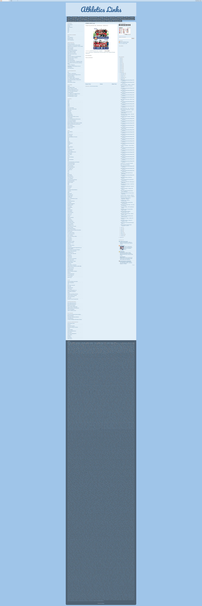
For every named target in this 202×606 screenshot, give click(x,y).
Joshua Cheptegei (129, 416)
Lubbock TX (117, 361)
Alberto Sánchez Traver (89, 477)
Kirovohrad (76, 417)
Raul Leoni (99, 461)
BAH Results (70, 174)
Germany (101, 52)
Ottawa (70, 360)
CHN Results (70, 256)
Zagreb (131, 365)
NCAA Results (70, 231)
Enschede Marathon (75, 412)
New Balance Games (96, 421)
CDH (68, 102)
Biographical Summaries (91, 435)
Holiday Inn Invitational (80, 447)
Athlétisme (69, 218)
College (69, 344)
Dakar (125, 440)
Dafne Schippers (121, 440)
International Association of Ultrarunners (74, 79)
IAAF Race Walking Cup (95, 361)
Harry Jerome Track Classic (121, 446)
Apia (94, 479)
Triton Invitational (131, 425)
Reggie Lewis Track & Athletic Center (117, 461)
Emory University (102, 442)
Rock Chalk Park (104, 423)
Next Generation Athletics (105, 457)
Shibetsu (102, 424)
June (122, 228)
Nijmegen (116, 364)
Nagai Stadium (127, 359)
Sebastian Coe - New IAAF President (127, 163)
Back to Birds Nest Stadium (125, 164)
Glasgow (77, 358)
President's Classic (102, 460)
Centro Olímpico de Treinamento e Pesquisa (100, 437)
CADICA (90, 436)
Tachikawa (121, 467)
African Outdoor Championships (106, 430)
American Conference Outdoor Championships (91, 478)
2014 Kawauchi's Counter (72, 226)
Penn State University (125, 459)
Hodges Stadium (78, 415)
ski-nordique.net (70, 168)
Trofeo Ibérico (89, 469)
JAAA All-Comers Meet (117, 448)
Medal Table (92, 452)
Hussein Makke (70, 329)
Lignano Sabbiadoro (124, 417)
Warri (105, 471)
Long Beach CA (83, 451)
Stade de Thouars (121, 465)
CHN (73, 350)
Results (69, 343)
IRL (71, 448)
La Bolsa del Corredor (124, 241)
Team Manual (81, 468)
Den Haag (75, 441)
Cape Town (118, 366)
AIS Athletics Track (74, 475)
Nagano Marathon (89, 421)
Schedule (86, 354)
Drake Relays (75, 367)
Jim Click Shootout (89, 416)
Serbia (93, 463)
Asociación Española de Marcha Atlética (74, 314)
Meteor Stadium (122, 419)
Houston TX (71, 351)
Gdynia (123, 413)
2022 (121, 62)
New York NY (95, 353)
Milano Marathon (75, 420)
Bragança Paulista (121, 435)
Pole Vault (73, 357)
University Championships (119, 426)
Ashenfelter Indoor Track (100, 480)
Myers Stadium (107, 420)
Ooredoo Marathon (118, 458)
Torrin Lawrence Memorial (79, 469)
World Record (124, 350)
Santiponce (69, 424)
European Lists (70, 134)
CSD (98, 436)
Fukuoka (72, 361)
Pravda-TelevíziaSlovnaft (96, 460)
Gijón (92, 445)
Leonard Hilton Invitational (124, 450)
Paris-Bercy (103, 459)
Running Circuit (88, 462)
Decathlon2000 (70, 115)
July (121, 227)
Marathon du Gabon (88, 418)
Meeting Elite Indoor (72, 453)
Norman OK (117, 421)
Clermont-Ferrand (107, 438)
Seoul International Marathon (91, 424)
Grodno (92, 446)
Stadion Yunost (132, 465)
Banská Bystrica (111, 483)
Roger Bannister (73, 462)
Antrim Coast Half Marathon (73, 479)
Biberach (105, 434)
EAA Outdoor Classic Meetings (102, 347)
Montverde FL (92, 454)
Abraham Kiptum (121, 475)
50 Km (133, 474)
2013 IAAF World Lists (105, 474)
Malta (108, 451)
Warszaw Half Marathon (107, 427)
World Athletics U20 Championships (115, 472)
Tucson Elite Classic (109, 469)
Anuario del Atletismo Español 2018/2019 (84, 479)
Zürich (92, 357)
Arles (130, 479)
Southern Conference (101, 464)
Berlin (83, 348)
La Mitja (111, 450)
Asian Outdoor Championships (71, 481)
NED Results (70, 193)
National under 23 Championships (73, 457)
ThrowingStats (70, 117)
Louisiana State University (72, 364)
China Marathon (70, 37)
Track (74, 344)
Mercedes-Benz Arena (108, 419)
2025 (121, 59)
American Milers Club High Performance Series (110, 431)
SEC (98, 462)
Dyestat (69, 216)
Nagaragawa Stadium (78, 456)
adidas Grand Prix (100, 473)
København (126, 363)
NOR (111, 455)
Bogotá (111, 435)
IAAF (90, 361)
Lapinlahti (118, 450)
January (122, 235)
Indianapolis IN (83, 448)
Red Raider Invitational (109, 461)
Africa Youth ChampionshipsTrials (93, 476)
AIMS (68, 192)
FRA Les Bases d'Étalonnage (72, 306)
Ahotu (69, 36)
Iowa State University (74, 416)
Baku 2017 (95, 483)
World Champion (123, 472)
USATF (69, 148)
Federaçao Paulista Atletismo (72, 189)
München (128, 420)
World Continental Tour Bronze (92, 360)
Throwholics (70, 237)
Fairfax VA (69, 444)
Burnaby (87, 436)
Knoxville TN (85, 450)
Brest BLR (84, 363)
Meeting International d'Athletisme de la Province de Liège (83, 453)
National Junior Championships (103, 456)
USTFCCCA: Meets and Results (95, 19)
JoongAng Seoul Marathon (113, 416)
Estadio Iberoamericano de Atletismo (126, 442)
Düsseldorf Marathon (131, 441)
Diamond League (106, 19)
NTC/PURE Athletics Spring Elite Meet (118, 455)
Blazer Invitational (97, 435)
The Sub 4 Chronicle (71, 233)
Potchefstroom (129, 422)
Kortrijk (80, 417)
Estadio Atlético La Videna (117, 442)
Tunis (113, 469)
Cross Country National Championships (80, 440)
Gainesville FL (109, 367)
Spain (114, 344)
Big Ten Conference (92, 366)
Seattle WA (103, 349)
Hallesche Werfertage (100, 446)
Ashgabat (106, 480)
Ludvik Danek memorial (96, 451)
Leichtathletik (70, 153)
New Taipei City (96, 457)
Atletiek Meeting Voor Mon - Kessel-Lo (73, 482)
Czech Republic (110, 346)
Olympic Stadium (121, 364)
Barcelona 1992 (116, 483)
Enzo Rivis (80, 412)
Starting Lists (121, 351)
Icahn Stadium (131, 415)
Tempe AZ (82, 365)
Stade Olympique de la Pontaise (114, 465)
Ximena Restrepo (124, 428)
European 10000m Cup (89, 443)
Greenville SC (105, 414)
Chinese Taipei (131, 437)
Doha (132, 352)
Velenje (125, 470)
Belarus (111, 360)
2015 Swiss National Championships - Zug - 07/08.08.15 (127, 191)
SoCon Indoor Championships (109, 424)
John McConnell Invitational (105, 449)
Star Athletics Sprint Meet (104, 466)
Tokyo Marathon (111, 425)
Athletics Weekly (70, 182)
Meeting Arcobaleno (128, 452)
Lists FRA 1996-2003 (71, 163)
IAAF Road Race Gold (91, 344)
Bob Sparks (69, 112)
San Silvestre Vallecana (71, 365)
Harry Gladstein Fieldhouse (112, 446)
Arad (102, 479)
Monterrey (88, 454)
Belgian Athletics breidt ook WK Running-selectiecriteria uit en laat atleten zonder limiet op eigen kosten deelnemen (126, 258)
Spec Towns (116, 424)
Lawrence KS (108, 361)
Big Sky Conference (77, 435)
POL (101, 352)
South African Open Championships (120, 463)
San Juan (119, 462)
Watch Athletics (70, 131)
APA (68, 145)
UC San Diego (120, 469)
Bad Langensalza (117, 433)
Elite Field (94, 356)
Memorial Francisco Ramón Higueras (89, 419)
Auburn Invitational (96, 433)
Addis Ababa (132, 475)
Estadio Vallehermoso (92, 412)
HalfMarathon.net (70, 252)
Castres (132, 436)
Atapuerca (124, 432)
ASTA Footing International (94, 475)
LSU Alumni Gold (86, 417)
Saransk (131, 462)
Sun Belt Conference (87, 467)
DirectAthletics (70, 207)
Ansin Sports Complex (131, 478)
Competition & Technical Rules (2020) (74, 45)
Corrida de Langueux (128, 439)
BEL (70, 350)
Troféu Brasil (83, 426)
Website (114, 471)
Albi (128, 430)
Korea (99, 351)
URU (101, 426)
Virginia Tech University (96, 362)
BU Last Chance (112, 433)
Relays (113, 358)
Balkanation (103, 483)
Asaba (83, 480)
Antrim (68, 479)
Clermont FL (119, 360)
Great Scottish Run (99, 414)
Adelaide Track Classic (71, 476)
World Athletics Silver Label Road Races (104, 472)
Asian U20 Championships (80, 481)
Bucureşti (83, 436)
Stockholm (81, 360)
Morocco (112, 355)
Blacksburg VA (119, 352)
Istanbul (96, 355)
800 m (70, 475)
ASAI (68, 101)
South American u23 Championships (85, 464)
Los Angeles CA (104, 351)
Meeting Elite (125, 418)
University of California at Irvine (84, 470)
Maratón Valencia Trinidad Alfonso (111, 418)
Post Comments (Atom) (94, 86)
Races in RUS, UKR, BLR (72, 253)
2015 (121, 72)
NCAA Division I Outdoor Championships (98, 364)
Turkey (125, 354)
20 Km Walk (107, 362)
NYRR (84, 421)
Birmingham (132, 351)
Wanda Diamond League (116, 350)
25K (130, 474)
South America (70, 27)
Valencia (106, 348)
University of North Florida (78, 427)
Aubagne (96, 482)
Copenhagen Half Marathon (107, 439)
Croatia (123, 360)
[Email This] (105, 50)
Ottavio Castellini (70, 223)
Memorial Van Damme (85, 364)
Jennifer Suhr (83, 449)
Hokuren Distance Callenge (72, 295)
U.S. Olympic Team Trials (96, 426)
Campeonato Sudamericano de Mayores (112, 436)
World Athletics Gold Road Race (72, 428)
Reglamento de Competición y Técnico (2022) (75, 46)
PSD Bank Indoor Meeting (78, 459)
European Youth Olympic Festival (121, 443)
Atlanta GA (123, 362)
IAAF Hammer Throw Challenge (129, 353)
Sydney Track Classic (71, 425)
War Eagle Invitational (100, 471)
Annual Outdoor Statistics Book (110, 478)
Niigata (111, 457)
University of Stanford (91, 365)
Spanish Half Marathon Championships (111, 464)
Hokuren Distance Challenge (89, 355)
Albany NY (84, 477)
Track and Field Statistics (72, 120)
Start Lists (86, 347)
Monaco (101, 358)
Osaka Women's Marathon (82, 422)
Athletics (69, 433)
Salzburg (106, 462)
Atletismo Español (120, 17)
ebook (90, 429)
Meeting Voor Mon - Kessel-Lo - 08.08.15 (127, 196)
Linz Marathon (132, 417)
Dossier (98, 441)
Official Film (125, 421)
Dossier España (102, 441)
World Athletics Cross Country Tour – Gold (82, 472)
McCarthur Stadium (87, 452)
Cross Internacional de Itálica (90, 440)
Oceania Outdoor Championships (88, 458)
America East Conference (88, 431)
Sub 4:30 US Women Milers (72, 236)
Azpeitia (105, 433)
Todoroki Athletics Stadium (120, 468)
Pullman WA (123, 460)
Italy (113, 345)
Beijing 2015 (122, 347)
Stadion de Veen (70, 466)
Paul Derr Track (118, 459)
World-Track (70, 277)
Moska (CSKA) (111, 454)
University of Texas (98, 365)
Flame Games (83, 444)
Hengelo (113, 359)
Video (102, 427)
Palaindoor (102, 422)
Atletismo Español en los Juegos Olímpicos (84, 482)
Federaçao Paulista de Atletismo (76, 444)
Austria (90, 356)
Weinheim (117, 471)
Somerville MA (108, 463)
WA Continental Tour (115, 19)
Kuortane (95, 450)
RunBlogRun (122, 251)
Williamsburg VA (123, 427)
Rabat (80, 357)
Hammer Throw (106, 446)
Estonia (97, 412)
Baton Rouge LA (112, 352)
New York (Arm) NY (117, 355)
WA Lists (81, 17)
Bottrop (117, 435)
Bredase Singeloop (131, 435)
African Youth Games (116, 476)
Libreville (118, 417)
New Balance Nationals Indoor (82, 457)
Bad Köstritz (76, 483)
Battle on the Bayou (84, 434)
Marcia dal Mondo (71, 315)
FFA (68, 160)
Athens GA (77, 366)
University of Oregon (86, 427)
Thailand (100, 468)
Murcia (88, 420)
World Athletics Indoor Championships (83, 428)
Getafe (72, 414)
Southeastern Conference (94, 464)
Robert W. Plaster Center (88, 423)
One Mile (113, 458)
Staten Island (110, 466)
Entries (133, 357)
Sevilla (77, 362)
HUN (115, 414)
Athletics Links (101, 9)
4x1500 (125, 429)
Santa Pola (127, 462)
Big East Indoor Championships (123, 434)
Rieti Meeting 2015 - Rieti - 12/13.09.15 (127, 108)
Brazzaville (126, 435)
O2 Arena (121, 421)
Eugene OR (70, 348)
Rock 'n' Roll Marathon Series (72, 198)
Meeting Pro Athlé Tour (107, 354)
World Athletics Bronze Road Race (127, 471)
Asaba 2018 (86, 480)
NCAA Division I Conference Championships (120, 356)
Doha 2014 (84, 441)
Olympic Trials (102, 458)
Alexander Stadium (100, 360)
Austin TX (127, 351)
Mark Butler (70, 452)
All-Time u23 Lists (82, 431)
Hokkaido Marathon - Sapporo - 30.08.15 (127, 84)
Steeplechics (70, 240)
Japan (119, 344)
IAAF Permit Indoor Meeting (104, 447)
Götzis (113, 414)
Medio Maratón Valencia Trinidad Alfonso (110, 452)
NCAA (131, 342)
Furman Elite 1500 (92, 444)
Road (102, 343)
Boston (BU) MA (126, 352)
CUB (105, 436)
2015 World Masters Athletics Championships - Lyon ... (125, 212)
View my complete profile (123, 43)
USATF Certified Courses (72, 310)
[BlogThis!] (106, 50)
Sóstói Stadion (102, 467)
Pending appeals (70, 92)
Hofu (68, 447)
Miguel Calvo (69, 420)
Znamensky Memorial (85, 429)
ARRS (78, 19)
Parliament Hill (108, 459)
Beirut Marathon (101, 434)
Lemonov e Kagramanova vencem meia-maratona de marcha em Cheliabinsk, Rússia (128, 248)
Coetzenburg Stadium (113, 438)
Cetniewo (108, 437)
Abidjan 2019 (116, 475)
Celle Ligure (80, 437)
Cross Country (92, 347)
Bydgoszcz (114, 360)
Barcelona (121, 349)
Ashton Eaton (110, 480)
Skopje (104, 463)
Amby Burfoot (82, 478)
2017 (121, 69)
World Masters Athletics (71, 228)
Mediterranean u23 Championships (120, 452)
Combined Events (96, 52)
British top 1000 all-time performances (74, 124)
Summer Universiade (81, 467)
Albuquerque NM (131, 349)
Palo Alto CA (118, 354)
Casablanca (122, 366)
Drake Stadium (129, 357)
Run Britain (69, 202)
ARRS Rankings (84, 19)
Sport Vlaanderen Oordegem (121, 464)
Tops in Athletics (70, 178)
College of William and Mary (120, 438)
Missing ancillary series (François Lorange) (75, 122)
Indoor (81, 358)
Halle (121, 414)
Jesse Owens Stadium (89, 449)
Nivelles (110, 421)
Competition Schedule (128, 438)
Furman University (98, 444)
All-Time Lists (114, 362)
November (123, 74)
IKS (68, 32)
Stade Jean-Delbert (87, 465)
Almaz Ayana (74, 478)
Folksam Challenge (86, 413)
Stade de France (131, 424)
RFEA (107, 17)
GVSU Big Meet (104, 444)
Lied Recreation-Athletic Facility (76, 451)
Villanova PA (83, 471)
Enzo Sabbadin (85, 412)
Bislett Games (110, 366)
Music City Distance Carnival (76, 455)
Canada (99, 350)
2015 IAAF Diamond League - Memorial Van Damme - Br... (127, 114)
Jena (80, 449)
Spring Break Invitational (77, 465)
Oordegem (108, 358)
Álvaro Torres (105, 473)
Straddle (132, 466)
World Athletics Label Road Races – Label (96, 428)
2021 (121, 63)
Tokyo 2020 (126, 468)
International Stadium (102, 448)
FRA (127, 347)
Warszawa (106, 352)
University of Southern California (113, 470)
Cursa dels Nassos (110, 440)
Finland (82, 355)
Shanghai (76, 360)
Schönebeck (72, 463)
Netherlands (104, 346)
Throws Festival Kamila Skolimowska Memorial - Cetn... (127, 216)
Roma (132, 355)
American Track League (104, 357)
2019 (121, 66)
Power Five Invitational (89, 460)
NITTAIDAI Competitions (72, 291)
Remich (124, 461)
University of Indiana (70, 427)
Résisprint (117, 423)
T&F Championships (102, 353)
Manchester (79, 364)
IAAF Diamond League (97, 345)
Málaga (111, 420)
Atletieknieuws (122, 256)
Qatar (77, 357)
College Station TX (131, 350)
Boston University (79, 363)
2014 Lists (116, 474)
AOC (68, 140)
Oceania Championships (80, 458)
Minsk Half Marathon (71, 454)
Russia (110, 351)
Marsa (73, 452)
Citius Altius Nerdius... (71, 245)
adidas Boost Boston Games (93, 473)
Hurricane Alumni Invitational (92, 447)
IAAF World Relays (131, 367)
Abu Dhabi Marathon (126, 475)
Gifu (92, 363)
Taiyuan (81, 425)
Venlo (133, 470)
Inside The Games (71, 242)
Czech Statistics (70, 125)
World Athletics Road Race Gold (116, 365)
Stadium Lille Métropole (76, 466)
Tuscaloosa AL (89, 426)
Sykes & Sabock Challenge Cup (95, 467)
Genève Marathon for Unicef (120, 444)
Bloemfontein (102, 435)
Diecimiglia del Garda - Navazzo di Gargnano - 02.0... (126, 221)
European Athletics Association (101, 356)
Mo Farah (80, 454)
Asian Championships (98, 432)
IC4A (117, 415)
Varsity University (120, 470)
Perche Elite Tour (131, 459)
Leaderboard (113, 361)
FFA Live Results (70, 165)
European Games (103, 443)
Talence (84, 425)
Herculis (87, 361)
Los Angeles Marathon (89, 451)
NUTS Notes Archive (71, 222)
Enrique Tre (69, 412)
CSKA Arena (102, 436)
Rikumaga (69, 286)
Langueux (115, 450)
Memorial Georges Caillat (105, 453)
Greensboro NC (88, 446)
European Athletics (78, 352)
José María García (112, 363)
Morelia (96, 454)
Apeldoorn (91, 479)
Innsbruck (87, 448)
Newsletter (69, 55)
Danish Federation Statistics (72, 271)
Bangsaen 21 (79, 434)
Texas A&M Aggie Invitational (91, 425)
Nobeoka (113, 421)
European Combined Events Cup (121, 412)
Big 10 (108, 434)
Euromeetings (70, 135)
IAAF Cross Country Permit (120, 359)
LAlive (69, 155)
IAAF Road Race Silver (77, 345)
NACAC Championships (99, 455)
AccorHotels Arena (84, 430)
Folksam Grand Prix (71, 358)
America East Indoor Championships (98, 431)
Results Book (131, 364)
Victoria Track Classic (78, 471)
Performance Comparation (72, 258)
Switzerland (112, 348)
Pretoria (74, 423)
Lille (128, 417)
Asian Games (103, 432)
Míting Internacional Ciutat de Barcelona (120, 420)
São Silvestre (77, 425)
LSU (100, 450)
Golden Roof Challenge (106, 445)
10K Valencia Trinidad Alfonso (90, 474)
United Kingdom (118, 345)
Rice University (132, 461)
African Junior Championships (97, 430)
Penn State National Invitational (113, 422)
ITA (109, 350)
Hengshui (69, 415)
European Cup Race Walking (96, 443)
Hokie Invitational (84, 415)
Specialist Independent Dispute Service (74, 74)
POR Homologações (71, 309)
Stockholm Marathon (127, 466)
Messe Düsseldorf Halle (115, 419)
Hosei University (86, 447)
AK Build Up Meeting (73, 430)
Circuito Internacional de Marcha (87, 438)
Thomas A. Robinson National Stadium (107, 468)
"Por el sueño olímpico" (124, 473)
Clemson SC (69, 355)
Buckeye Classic (79, 436)
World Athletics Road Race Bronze (93, 472)
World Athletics (75, 17)
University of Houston (92, 470)
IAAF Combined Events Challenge (80, 351)
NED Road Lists (70, 194)
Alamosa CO (70, 477)
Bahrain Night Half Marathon (85, 483)
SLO (103, 462)
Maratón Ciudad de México (126, 451)
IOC (68, 72)
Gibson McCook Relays (88, 445)
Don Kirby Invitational (93, 441)
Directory (69, 324)
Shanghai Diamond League (99, 463)
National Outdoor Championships (128, 345)
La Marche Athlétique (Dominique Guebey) (75, 319)
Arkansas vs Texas (126, 479)
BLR (126, 362)
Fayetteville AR (97, 346)
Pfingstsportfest (70, 460)
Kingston (87, 358)
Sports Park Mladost (128, 464)
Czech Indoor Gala (116, 440)
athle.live (69, 272)
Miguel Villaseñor (93, 349)
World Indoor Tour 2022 (72, 52)
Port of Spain (126, 364)
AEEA (127, 17)
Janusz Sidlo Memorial (75, 449)
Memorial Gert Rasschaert (100, 419)
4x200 (128, 429)
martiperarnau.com (95, 429)
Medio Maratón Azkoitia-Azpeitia (99, 452)
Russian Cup (92, 462)
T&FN (69, 19)
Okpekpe (129, 421)
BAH (68, 173)
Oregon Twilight (75, 422)
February (122, 234)
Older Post (114, 84)
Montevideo (80, 420)
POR (68, 184)
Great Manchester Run (74, 446)
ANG (77, 430)
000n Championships (131, 473)
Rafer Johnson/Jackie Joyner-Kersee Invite (82, 461)
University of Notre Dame (88, 362)
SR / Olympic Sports (71, 232)
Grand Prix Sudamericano (87, 352)
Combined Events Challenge (72, 50)
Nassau (104, 358)
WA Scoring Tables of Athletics (73, 57)
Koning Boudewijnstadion (119, 363)
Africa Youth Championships (84, 476)
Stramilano (69, 467)
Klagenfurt (81, 450)
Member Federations (71, 43)
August (122, 78)
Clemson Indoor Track (100, 438)
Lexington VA (69, 451)
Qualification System (129, 460)
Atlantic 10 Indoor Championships (120, 481)
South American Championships (130, 463)
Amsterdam (114, 357)
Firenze (109, 359)
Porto (74, 362)
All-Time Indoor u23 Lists (75, 431)
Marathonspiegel (70, 227)
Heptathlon (73, 415)
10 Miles (83, 356)
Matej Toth (79, 452)
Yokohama (102, 362)
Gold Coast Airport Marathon (86, 414)
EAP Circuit (122, 353)
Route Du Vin (83, 462)
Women (121, 471)
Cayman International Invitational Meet (72, 437)
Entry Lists (81, 346)
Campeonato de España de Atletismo (123, 436)
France (90, 345)
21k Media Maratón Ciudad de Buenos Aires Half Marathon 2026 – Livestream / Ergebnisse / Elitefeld (126, 263)
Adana (88, 430)
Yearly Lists (82, 473)
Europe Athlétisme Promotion (72, 136)
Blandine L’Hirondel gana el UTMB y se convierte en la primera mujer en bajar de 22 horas (126, 243)
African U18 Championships (109, 476)
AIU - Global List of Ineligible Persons (74, 93)
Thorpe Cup (88, 53)
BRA (129, 362)
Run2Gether (70, 337)
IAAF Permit (98, 447)
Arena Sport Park (115, 479)
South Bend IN (91, 354)
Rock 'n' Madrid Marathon (97, 423)
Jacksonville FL (102, 361)
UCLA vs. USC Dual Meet (128, 469)
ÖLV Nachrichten (70, 221)
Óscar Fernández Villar (111, 473)
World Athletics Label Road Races (127, 19)
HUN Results (70, 197)
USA (84, 344)
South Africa (115, 351)
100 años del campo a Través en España (73, 474)
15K (98, 474)
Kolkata (89, 450)
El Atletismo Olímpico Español (91, 442)
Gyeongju (109, 414)
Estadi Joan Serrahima (98, 367)
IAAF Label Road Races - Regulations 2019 (75, 61)
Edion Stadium (84, 442)
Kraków (92, 450)
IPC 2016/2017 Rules (71, 77)
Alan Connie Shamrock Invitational (77, 477)
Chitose (69, 438)
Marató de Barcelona (102, 418)
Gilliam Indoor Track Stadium (120, 367)
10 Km (104, 345)
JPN (76, 349)
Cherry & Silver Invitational (114, 437)
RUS (68, 158)
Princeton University (114, 460)
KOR (68, 29)
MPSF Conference (104, 451)
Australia (117, 348)
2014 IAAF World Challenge (112, 353)
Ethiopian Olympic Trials (82, 443)
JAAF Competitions (71, 282)
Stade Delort (82, 465)
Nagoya (132, 361)
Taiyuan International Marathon (128, 467)
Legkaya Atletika (70, 262)
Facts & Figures (100, 354)
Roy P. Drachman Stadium (111, 423)
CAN (118, 353)
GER (89, 346)
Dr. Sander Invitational (108, 441)
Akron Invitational (132, 476)
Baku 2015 (91, 483)
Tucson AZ (88, 357)
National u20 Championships (130, 456)
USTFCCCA (70, 206)
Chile (128, 437)
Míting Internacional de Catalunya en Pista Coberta (88, 455)
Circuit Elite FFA (80, 438)
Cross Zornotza (97, 440)
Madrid (74, 348)
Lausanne (130, 363)
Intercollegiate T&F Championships (94, 448)
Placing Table (124, 422)
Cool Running (70, 150)
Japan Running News (71, 296)
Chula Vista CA (123, 357)
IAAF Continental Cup (105, 363)
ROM (75, 461)
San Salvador (123, 462)
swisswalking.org (70, 318)
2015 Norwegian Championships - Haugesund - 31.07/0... (126, 225)
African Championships (101, 476)
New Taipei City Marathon (103, 421)
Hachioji (118, 414)
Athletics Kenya (107, 360)
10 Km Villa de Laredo (102, 429)
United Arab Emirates (77, 356)
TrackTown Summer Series (123, 425)
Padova (98, 422)
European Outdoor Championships (111, 443)
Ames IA (110, 357)
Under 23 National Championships (109, 426)
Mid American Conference (123, 453)
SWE (115, 358)
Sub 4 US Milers (70, 235)
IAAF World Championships (113, 347)
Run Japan (69, 297)
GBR (121, 348)
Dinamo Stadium (80, 441)
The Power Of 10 (70, 177)
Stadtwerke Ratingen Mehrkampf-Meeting (94, 466)
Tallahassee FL (124, 358)
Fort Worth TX (93, 413)
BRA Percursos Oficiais (71, 305)
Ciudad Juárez (95, 438)
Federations (101, 17)
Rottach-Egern (78, 462)
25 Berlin (128, 474)
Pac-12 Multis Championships (87, 459)
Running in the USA (71, 149)
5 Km (95, 357)
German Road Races (71, 201)
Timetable (131, 347)
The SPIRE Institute (105, 425)
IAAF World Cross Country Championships (114, 447)
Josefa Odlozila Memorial (121, 416)
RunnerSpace (70, 211)
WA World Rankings (93, 17)
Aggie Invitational (122, 476)
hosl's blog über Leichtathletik (125, 261)
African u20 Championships (114, 430)
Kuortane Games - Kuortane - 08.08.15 (127, 195)
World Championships (129, 472)
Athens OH (107, 481)
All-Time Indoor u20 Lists (122, 477)
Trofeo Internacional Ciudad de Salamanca (74, 426)
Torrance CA (116, 425)
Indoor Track (119, 342)
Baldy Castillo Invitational (128, 433)
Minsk (129, 361)
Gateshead (119, 413)
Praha (108, 349)
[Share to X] (107, 50)
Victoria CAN (72, 471)
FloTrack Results (70, 212)
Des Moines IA (81, 359)
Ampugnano (103, 478)
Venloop (69, 471)
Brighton (69, 436)
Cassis (129, 436)
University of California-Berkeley (128, 426)
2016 (121, 70)
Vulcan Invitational (94, 471)
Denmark (126, 360)
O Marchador (122, 245)
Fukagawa (97, 413)
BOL (107, 433)
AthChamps (69, 110)
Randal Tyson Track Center (126, 355)
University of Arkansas (114, 349)
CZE (79, 349)
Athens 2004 (128, 432)
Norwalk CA (130, 457)
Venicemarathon (129, 470)
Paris (126, 349)
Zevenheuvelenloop (78, 429)
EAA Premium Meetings (76, 355)
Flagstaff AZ (80, 413)
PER (88, 422)
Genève (114, 367)
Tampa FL (71, 468)
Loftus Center (70, 418)
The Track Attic (70, 276)
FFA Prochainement (71, 273)
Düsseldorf (86, 359)
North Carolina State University (124, 457)
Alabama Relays (125, 430)
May (122, 230)
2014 (121, 237)
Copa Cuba (101, 439)
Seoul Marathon (90, 463)
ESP (92, 346)
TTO (68, 172)
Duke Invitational (117, 441)
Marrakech (107, 355)
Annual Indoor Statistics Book (127, 431)
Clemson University (75, 359)
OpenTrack (69, 263)
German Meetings (82, 361)
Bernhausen (91, 52)
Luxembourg (75, 418)
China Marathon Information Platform (74, 249)
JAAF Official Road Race (80, 350)
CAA (68, 138)
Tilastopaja (132, 17)
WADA (69, 86)
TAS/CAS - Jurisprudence (72, 73)
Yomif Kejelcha (86, 473)
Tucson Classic (104, 469)
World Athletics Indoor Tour (106, 365)
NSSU (69, 292)
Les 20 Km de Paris (131, 450)
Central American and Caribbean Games (88, 437)
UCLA (123, 469)
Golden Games (93, 414)
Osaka (98, 352)
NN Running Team (107, 455)
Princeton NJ (78, 423)
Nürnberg (74, 458)
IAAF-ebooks (132, 447)
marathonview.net (70, 268)
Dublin (113, 441)
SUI (68, 356)
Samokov (115, 462)
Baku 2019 (99, 483)
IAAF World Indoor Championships (110, 415)
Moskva (85, 420)
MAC (100, 451)
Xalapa (79, 473)
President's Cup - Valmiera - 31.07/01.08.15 (125, 200)
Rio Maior (82, 423)
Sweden (94, 350)
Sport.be (69, 188)
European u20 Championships (130, 443)
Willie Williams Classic (130, 427)
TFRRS (73, 19)
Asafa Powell (90, 480)
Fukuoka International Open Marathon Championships (108, 413)
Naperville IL (86, 456)
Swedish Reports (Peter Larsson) (73, 116)
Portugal (93, 348)
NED (98, 349)
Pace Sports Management (72, 333)
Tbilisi (78, 468)
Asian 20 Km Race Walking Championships (88, 432)
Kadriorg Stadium (125, 449)
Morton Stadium (106, 454)
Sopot (112, 463)
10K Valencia (83, 474)
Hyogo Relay (102, 415)
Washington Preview (109, 471)
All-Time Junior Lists (128, 477)
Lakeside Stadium (110, 417)
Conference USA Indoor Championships (80, 439)
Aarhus (99, 475)
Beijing (118, 357)
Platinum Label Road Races (76, 460)
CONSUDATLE (70, 143)
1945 (100, 474)
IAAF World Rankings (71, 60)
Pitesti (120, 422)
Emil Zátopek (97, 442)
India (94, 352)
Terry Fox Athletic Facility (87, 468)
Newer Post (88, 84)
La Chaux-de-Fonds (93, 417)
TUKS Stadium (117, 467)
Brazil (132, 354)
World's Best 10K (115, 428)
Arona (80, 480)
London (90, 353)
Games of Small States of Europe (111, 444)
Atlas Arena (127, 481)
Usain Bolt (98, 427)
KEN (83, 358)
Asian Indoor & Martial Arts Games (129, 480)
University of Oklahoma (105, 470)
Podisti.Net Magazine (71, 203)
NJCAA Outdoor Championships (77, 421)
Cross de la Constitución (103, 440)
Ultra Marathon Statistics (72, 121)
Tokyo (96, 354)
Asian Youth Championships (118, 432)
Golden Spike (96, 363)
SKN (100, 462)
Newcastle (100, 457)
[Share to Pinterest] (109, 50)
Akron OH (120, 430)
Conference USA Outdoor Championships (91, 439)
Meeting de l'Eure (73, 419)
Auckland (100, 482)
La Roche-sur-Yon (104, 417)
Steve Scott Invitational (121, 466)
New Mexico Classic (89, 457)
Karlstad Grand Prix (70, 450)
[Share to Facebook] (108, 50)
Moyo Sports (70, 332)
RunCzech (84, 357)
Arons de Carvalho (71, 107)
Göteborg (126, 367)
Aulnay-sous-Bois (112, 482)
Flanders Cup (89, 363)
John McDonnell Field (112, 449)
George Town (127, 413)
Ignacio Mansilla (110, 356)
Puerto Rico (119, 460)
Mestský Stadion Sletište (116, 453)
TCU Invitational (112, 467)
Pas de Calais (113, 459)
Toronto (86, 365)
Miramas (76, 454)
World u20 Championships (108, 428)
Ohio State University (96, 458)
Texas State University (95, 468)
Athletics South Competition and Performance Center (83, 433)
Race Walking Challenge (72, 51)
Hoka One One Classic (73, 447)
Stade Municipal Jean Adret (105, 465)
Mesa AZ (110, 453)
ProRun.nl (69, 199)
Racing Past (70, 246)
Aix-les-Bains (127, 476)
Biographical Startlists (84, 435)
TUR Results (70, 257)
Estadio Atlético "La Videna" (109, 442)
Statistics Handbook (100, 348)
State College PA (81, 362)
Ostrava (130, 356)
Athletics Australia (73, 433)
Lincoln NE (96, 358)
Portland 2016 (83, 460)
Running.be (69, 187)
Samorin (124, 423)
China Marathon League (72, 261)
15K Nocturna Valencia (112, 429)
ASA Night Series (87, 475)
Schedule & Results (112, 52)
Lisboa (69, 353)
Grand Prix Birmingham (113, 445)
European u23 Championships (73, 413)
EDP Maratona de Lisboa (77, 442)
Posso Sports (70, 334)
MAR (68, 183)
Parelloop (106, 422)
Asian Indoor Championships (110, 432)
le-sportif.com (70, 169)
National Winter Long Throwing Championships (120, 456)
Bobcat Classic (107, 435)
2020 (121, 65)
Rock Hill (69, 462)
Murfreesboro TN (92, 420)
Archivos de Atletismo (71, 126)
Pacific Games (94, 459)
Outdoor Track (105, 52)
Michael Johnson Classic (129, 419)
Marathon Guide (70, 38)
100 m (80, 474)
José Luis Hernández (101, 355)
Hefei (126, 446)
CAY (92, 436)
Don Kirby (88, 441)
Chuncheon (75, 438)
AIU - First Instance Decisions (72, 91)
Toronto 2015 (73, 469)
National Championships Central (93, 456)
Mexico (90, 364)
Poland (85, 346)
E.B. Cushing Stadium (70, 442)
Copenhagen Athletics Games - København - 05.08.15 (126, 198)
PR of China (109, 345)
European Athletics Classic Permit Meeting (96, 359)
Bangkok (107, 483)
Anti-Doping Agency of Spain (72, 96)
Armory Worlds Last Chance (74, 480)
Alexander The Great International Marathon (99, 477)
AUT (98, 357)
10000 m (107, 429)
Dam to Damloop (132, 440)
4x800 (131, 429)
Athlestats (69, 111)
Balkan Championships (74, 434)
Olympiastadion (70, 362)
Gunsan (95, 446)
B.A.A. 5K (72, 483)
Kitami (78, 450)
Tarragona (75, 468)
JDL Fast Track (123, 448)
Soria (114, 463)
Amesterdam (99, 478)
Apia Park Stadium (98, 479)
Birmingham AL (126, 348)
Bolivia (114, 435)
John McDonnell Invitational (97, 416)
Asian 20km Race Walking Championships (118, 480)
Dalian (128, 440)
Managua (112, 451)
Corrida (124, 439)
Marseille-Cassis (119, 418)
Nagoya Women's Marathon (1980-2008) (74, 266)
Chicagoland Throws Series (122, 437)
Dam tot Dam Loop (70, 441)
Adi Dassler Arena (77, 476)
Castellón (127, 366)
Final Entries (105, 359)
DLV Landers (70, 154)
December (123, 73)
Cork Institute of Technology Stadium (117, 439)
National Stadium (74, 354)
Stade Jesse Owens (94, 465)
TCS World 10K (107, 467)
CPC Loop (95, 436)
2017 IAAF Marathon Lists (120, 429)
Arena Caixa (105, 479)
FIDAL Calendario (70, 159)
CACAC (69, 144)
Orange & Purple (124, 458)
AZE (80, 430)
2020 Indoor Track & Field (122, 474)
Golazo (69, 328)
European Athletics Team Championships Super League (107, 412)
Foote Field (87, 444)
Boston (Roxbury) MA (72, 363)
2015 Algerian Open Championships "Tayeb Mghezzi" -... (127, 203)
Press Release (108, 460)
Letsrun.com (70, 213)
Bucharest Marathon (73, 436)
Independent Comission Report (76, 448)
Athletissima (119, 362)
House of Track (90, 415)
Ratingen (95, 461)
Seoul (76, 365)
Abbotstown (108, 475)
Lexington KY (92, 358)
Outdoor (79, 344)
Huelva (100, 363)
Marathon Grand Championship (73, 299)
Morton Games (101, 454)
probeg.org (69, 254)
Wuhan (120, 428)
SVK (121, 423)
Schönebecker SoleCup (78, 463)
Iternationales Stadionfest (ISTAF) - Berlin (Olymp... (126, 112)
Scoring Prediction (84, 463)
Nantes (83, 456)
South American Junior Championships (74, 464)
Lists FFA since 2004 (71, 164)
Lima (133, 363)
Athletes (86, 17)
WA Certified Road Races (72, 304)
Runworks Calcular (71, 267)
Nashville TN (132, 359)
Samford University (110, 462)
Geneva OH (76, 361)
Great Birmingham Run (120, 445)
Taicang (71, 356)
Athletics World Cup (112, 481)
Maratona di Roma (95, 418)
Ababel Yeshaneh (104, 475)
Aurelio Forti (117, 482)
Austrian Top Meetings (123, 482)
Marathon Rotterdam (81, 418)
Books (129, 354)
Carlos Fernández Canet (124, 42)
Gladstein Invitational (78, 414)
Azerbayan (101, 433)
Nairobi (114, 354)
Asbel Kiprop (94, 480)
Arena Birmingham (74, 432)
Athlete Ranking (70, 287)
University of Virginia (93, 427)
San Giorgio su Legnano (129, 423)
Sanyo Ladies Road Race (76, 424)
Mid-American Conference (131, 453)
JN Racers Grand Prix (129, 448)
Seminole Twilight (83, 424)
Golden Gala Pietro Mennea (98, 445)
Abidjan (112, 475)
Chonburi (72, 438)
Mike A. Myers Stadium (123, 361)
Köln (98, 450)
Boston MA (71, 352)
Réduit (96, 462)
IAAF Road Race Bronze (127, 344)
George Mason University (128, 444)
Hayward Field (104, 350)
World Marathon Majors (71, 82)
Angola (122, 431)
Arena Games (110, 479)
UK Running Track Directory (72, 179)
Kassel (73, 417)
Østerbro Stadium (117, 473)
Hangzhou (124, 414)
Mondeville (84, 454)
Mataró (76, 452)
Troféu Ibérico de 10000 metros (96, 469)
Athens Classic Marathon (101, 481)
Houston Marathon (96, 415)
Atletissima (92, 482)
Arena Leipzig (80, 432)
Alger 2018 (107, 477)
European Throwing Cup (130, 412)
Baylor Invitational (90, 434)
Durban (126, 441)
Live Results (88, 348)
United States (110, 343)
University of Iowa (98, 470)
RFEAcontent (112, 17)
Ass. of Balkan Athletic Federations (73, 78)
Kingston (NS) (84, 353)
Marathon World (70, 204)
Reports (127, 461)
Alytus (78, 478)
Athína (92, 433)
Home (69, 17)
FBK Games (104, 367)
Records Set (103, 461)
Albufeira (132, 430)
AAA (68, 139)
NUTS (69, 106)
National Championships (73, 346)
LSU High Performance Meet (105, 450)
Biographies (97, 366)
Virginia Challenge (88, 471)
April (122, 231)
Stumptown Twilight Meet (74, 467)
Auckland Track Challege (105, 482)
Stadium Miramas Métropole (84, 466)
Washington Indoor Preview (116, 427)
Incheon (69, 416)
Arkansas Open (121, 479)
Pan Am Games (99, 459)
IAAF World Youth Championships (125, 447)
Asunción (96, 481)
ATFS (68, 100)
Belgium (79, 348)
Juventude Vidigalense (119, 449)
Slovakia (119, 358)
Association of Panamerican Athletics (89, 481)
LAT (82, 417)
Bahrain (80, 483)
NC (103, 455)
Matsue (83, 452)
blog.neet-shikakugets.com (72, 290)
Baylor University (96, 434)
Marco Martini (132, 451)
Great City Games (126, 445)
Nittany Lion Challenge (116, 457)
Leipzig (115, 417)
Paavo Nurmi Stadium (93, 422)
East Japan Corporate (71, 285)
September (123, 77)
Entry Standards (91, 367)
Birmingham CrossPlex (103, 366)
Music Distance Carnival (100, 420)
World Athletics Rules (71, 87)
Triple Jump (85, 469)
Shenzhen (98, 424)
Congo (98, 439)
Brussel (114, 366)
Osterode (132, 458)
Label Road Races (71, 68)
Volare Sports (70, 338)
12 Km (95, 474)
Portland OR (74, 353)
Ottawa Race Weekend (71, 459)
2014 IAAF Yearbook (111, 474)
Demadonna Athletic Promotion (73, 327)
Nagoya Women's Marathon (110, 364)
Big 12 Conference (85, 366)
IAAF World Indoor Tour (92, 351)
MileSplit (69, 208)
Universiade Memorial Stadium (75, 470)
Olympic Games (80, 354)
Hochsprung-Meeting (131, 446)
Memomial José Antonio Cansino (96, 453)
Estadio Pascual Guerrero (74, 443)
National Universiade (110, 456)
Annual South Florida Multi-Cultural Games (121, 478)
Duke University (122, 441)
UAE (116, 469)
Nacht (128, 455)
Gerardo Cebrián (75, 445)
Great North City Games (81, 446)
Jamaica (79, 353)
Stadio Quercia (127, 465)
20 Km (87, 356)
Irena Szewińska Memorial (109, 448)
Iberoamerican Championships (123, 415)
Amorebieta (118, 431)
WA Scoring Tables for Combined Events (74, 56)
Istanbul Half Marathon (82, 416)
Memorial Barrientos (80, 419)
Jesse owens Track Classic (97, 449)
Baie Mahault (122, 433)
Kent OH (75, 450)
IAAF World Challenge (119, 346)
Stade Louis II (99, 465)
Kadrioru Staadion (131, 449)
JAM (68, 170)
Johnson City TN (105, 416)
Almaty (71, 478)
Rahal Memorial (91, 461)
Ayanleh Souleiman (129, 482)
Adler (91, 430)
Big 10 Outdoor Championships (114, 434)
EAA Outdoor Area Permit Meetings (83, 367)
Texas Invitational (98, 425)
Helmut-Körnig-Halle (130, 414)
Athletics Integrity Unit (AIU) (72, 88)
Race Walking (77, 347)
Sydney (85, 360)
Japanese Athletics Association (73, 281)
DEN (68, 28)
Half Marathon (101, 344)
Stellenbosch (114, 466)
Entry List (125, 346)
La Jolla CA (98, 417)
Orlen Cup (128, 458)
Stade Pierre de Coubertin (123, 424)
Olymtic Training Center (108, 458)
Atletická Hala (132, 481)
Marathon (125, 342)
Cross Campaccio (72, 440)
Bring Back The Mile (71, 241)
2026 (121, 58)
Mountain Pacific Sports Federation (119, 454)
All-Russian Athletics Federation (114, 477)
